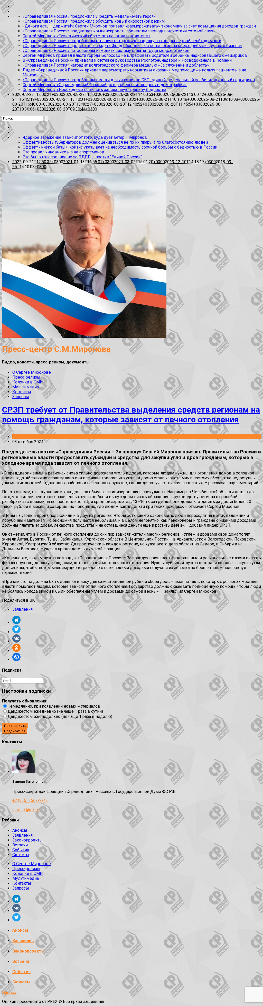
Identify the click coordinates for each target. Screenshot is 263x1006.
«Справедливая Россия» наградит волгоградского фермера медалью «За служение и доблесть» (116, 65)
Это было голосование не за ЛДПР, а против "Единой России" (82, 156)
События (20, 849)
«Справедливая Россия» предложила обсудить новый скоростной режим (94, 21)
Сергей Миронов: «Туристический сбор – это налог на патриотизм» (87, 35)
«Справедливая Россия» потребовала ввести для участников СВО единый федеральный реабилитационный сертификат (139, 79)
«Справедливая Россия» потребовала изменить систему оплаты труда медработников (106, 50)
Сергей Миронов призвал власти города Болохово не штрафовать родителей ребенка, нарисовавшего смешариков (135, 55)
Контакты (21, 391)
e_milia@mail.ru (26, 809)
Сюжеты (20, 854)
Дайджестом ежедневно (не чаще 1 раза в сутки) (55, 711)
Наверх (9, 992)
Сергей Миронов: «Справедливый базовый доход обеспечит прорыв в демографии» (105, 84)
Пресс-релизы (26, 377)
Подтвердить (15, 726)
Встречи (20, 845)
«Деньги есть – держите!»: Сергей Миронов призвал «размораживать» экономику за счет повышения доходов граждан (139, 26)
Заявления (22, 436)
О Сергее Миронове (31, 372)
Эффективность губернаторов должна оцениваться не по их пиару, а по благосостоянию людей (115, 142)
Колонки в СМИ (27, 382)
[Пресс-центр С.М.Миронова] (84, 336)
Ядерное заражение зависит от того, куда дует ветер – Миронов (85, 137)
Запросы (20, 396)
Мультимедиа (25, 387)
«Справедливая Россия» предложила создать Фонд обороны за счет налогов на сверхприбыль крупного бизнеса (132, 45)
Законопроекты (27, 840)
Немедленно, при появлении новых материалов (53, 706)
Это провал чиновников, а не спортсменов (63, 152)
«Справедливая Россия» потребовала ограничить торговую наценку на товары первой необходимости (122, 40)
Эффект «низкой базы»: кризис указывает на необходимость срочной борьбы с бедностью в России (120, 147)
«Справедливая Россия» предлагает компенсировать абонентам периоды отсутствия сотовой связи (119, 31)
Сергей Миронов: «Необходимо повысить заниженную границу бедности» (94, 89)
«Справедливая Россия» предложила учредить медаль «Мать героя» (89, 16)
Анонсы (19, 830)
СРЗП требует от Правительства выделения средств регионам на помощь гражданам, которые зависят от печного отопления (131, 414)
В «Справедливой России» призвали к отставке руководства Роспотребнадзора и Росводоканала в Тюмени (127, 60)
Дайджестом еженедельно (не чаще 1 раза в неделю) (59, 716)
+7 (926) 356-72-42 (30, 800)
